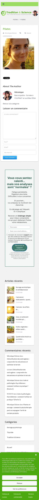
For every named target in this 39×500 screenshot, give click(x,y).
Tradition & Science (13, 437)
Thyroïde (10, 432)
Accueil (9, 447)
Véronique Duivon (11, 33)
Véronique (19, 92)
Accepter (19, 477)
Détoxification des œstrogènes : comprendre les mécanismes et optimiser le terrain (18, 362)
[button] (36, 455)
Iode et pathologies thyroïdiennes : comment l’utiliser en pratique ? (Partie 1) (19, 397)
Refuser (19, 483)
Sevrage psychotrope (14, 427)
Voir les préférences (19, 489)
